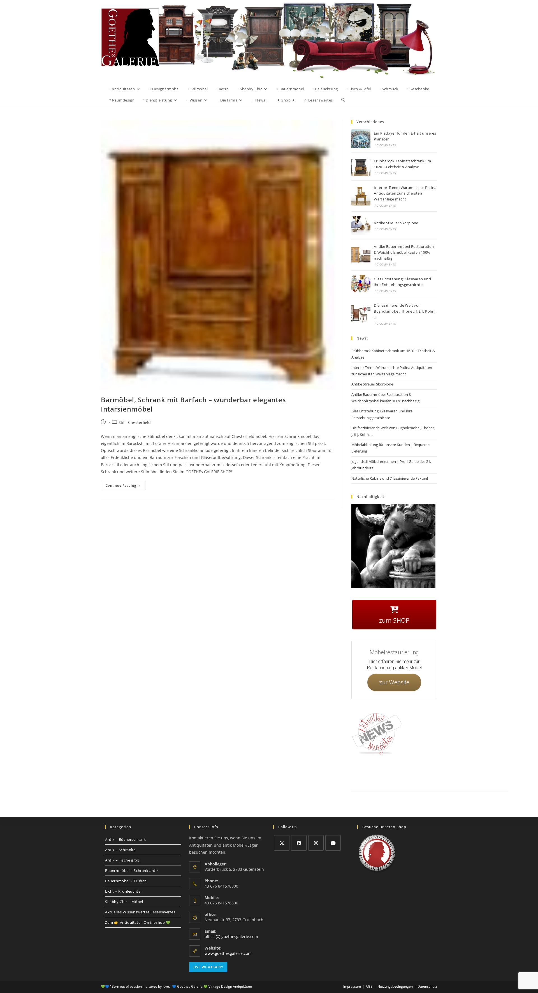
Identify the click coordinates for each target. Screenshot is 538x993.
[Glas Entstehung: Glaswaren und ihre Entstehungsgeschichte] (360, 284)
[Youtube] (333, 843)
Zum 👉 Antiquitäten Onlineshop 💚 (138, 922)
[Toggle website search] (343, 100)
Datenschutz (415, 771)
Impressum (395, 771)
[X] (281, 843)
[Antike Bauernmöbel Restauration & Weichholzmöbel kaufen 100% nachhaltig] (360, 254)
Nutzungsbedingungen (467, 771)
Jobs (444, 771)
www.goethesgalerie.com (228, 953)
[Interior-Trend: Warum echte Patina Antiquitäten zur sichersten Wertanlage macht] (360, 195)
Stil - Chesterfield (135, 422)
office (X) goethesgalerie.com (231, 936)
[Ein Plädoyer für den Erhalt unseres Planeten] (360, 138)
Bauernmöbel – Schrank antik (132, 870)
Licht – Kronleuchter (123, 891)
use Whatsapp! (208, 967)
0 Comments (386, 145)
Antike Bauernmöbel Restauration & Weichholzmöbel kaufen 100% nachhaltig (404, 252)
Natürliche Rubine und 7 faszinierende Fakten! (389, 478)
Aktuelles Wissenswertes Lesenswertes (140, 912)
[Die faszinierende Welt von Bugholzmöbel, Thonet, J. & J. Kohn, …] (360, 314)
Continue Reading (125, 484)
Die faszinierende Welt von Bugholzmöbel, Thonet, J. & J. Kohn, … (404, 311)
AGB (432, 771)
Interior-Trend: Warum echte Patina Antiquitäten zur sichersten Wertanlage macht (405, 193)
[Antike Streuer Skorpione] (360, 225)
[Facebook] (299, 843)
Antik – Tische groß (122, 860)
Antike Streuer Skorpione (396, 222)
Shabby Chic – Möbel (124, 901)
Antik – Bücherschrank (125, 839)
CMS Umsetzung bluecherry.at (495, 778)
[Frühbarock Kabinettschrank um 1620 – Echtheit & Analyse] (360, 166)
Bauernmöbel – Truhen (126, 880)
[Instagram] (316, 843)
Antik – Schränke (120, 849)
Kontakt (377, 771)
